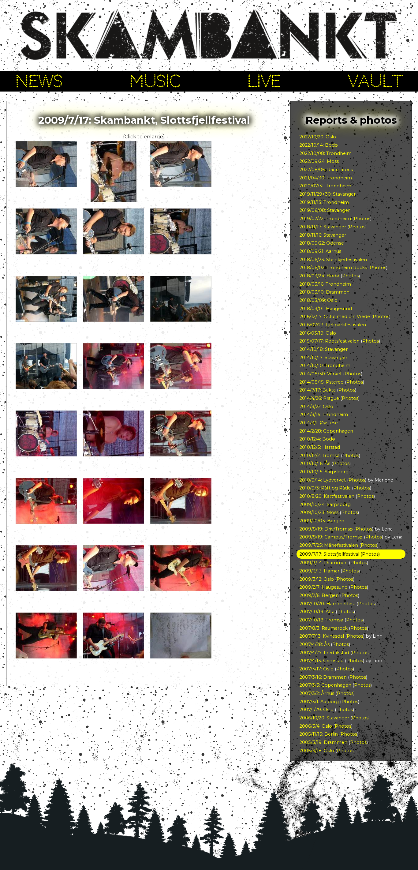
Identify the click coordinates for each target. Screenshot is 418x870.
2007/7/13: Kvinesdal (322, 636)
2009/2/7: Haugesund (324, 587)
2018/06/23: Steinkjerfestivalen (333, 259)
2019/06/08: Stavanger (325, 210)
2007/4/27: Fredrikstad (324, 652)
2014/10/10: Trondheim (325, 365)
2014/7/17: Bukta (318, 390)
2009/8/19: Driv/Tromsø (326, 529)
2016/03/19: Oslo (318, 333)
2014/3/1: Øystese (319, 423)
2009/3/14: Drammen (324, 562)
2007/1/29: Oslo (317, 709)
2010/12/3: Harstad (320, 447)
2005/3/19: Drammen (323, 742)
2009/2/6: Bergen (319, 595)
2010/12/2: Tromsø (320, 455)
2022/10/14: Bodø (319, 145)
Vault (375, 81)
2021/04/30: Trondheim (326, 178)
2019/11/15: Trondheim (324, 202)
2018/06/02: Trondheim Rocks (333, 267)
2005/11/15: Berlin (319, 734)
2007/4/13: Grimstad (322, 660)
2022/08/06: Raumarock (326, 169)
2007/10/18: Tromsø (321, 620)
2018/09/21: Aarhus (320, 251)
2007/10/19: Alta (317, 611)
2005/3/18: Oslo (317, 750)
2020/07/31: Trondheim (325, 186)
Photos (362, 218)
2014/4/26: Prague (319, 398)
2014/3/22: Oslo (316, 406)
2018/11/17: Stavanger (323, 227)
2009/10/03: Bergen (322, 520)
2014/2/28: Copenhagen (326, 431)
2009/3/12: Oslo (317, 579)
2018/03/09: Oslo (319, 300)
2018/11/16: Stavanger (323, 235)
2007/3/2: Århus (317, 693)
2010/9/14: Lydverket (323, 480)
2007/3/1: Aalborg (319, 701)
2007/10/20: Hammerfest (327, 603)
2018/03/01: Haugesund (326, 308)
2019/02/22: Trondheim (325, 218)
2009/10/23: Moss (319, 512)
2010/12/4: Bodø (317, 439)
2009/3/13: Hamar (319, 571)
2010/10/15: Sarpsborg (324, 471)
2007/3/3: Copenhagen (325, 685)
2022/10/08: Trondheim (326, 153)
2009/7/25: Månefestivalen (329, 545)
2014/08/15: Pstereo (322, 382)
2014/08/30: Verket (321, 374)
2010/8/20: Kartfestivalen (327, 496)
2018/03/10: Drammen (324, 292)
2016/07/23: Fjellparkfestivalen (333, 325)
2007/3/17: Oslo (317, 669)
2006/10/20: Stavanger (324, 718)
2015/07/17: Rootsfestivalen (330, 341)
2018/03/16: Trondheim (325, 284)
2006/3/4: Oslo (316, 726)
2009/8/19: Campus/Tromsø (331, 537)
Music (155, 81)
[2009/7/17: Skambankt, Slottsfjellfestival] (46, 185)
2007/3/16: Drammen (323, 677)
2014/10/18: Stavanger (324, 349)
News (38, 81)
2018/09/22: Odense (322, 243)
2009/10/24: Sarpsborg (325, 504)
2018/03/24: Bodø (319, 276)
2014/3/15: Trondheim (324, 414)
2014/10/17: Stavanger (323, 357)
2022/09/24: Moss (319, 161)
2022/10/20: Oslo (318, 137)
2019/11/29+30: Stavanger (328, 194)
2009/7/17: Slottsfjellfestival (329, 554)
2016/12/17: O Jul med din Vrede (335, 316)
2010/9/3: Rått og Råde (325, 488)
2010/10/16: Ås (315, 463)
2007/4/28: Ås (315, 644)
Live (264, 81)
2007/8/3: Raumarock (324, 628)
